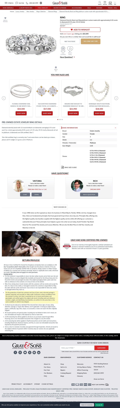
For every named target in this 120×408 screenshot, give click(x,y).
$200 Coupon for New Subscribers (92, 343)
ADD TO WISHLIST (82, 29)
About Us (47, 364)
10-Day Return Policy (84, 367)
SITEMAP (37, 384)
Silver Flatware (60, 8)
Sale (89, 8)
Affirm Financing (82, 370)
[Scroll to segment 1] (57, 119)
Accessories (77, 8)
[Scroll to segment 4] (62, 119)
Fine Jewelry (43, 8)
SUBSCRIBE (101, 348)
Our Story (47, 367)
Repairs (99, 8)
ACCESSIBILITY (27, 384)
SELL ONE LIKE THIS (91, 41)
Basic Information (70, 128)
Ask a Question (89, 194)
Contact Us (98, 357)
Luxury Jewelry (20, 11)
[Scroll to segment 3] (60, 119)
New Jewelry (30, 11)
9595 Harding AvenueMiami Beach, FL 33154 (101, 367)
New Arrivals (8, 8)
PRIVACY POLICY (17, 384)
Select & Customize (87, 405)
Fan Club (47, 370)
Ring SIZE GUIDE (71, 167)
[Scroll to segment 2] (59, 119)
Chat (25, 194)
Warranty (80, 364)
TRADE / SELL (112, 8)
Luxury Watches (25, 8)
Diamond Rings (52, 11)
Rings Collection (41, 11)
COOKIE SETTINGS (47, 384)
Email (36, 194)
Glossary (80, 376)
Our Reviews (48, 373)
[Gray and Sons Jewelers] (60, 3)
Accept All (99, 405)
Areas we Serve (99, 379)
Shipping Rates (82, 373)
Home (12, 11)
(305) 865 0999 (99, 373)
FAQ (45, 376)
